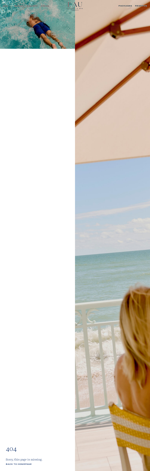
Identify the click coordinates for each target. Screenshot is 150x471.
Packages (125, 6)
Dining (45, 6)
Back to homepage (19, 464)
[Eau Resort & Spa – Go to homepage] (75, 6)
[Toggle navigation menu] (6, 6)
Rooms (19, 6)
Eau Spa (32, 6)
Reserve (141, 6)
